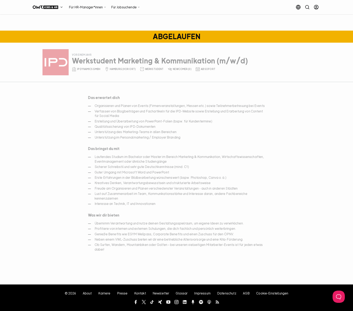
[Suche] (307, 7)
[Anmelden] (316, 7)
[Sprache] (298, 7)
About (87, 293)
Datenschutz (226, 293)
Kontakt (140, 293)
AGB (246, 293)
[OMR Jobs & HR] (48, 7)
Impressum (202, 293)
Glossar (182, 293)
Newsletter (161, 293)
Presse (122, 293)
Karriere (104, 293)
